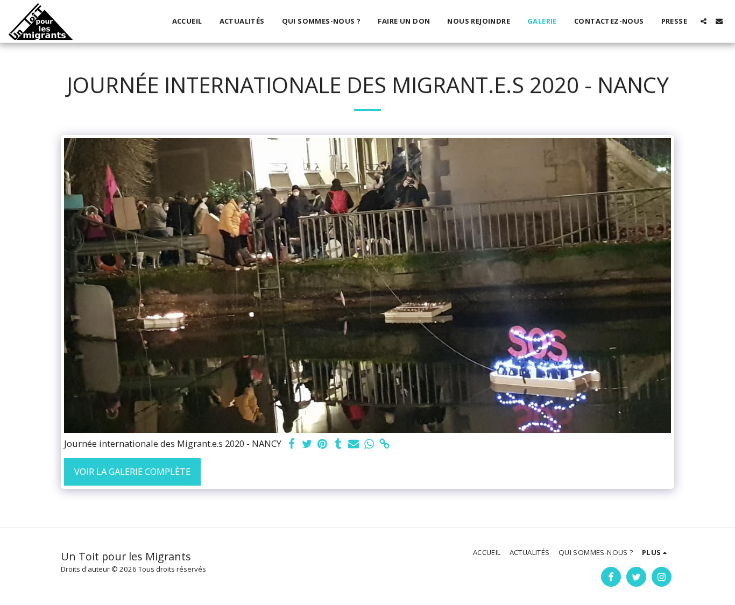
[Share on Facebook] (291, 444)
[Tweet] (307, 444)
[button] (703, 21)
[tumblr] (338, 444)
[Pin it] (322, 444)
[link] (385, 444)
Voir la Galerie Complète (132, 471)
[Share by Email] (353, 444)
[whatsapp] (369, 444)
